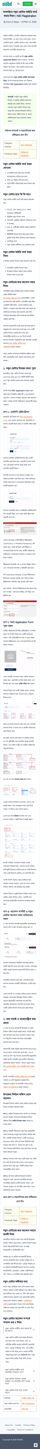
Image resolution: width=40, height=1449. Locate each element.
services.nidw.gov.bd (11, 298)
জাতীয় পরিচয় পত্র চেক (23, 1076)
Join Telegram (26, 145)
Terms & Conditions (25, 1430)
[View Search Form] (18, 4)
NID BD (25, 1409)
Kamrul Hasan (12, 22)
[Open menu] (36, 3)
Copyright (11, 1430)
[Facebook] (36, 1445)
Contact (28, 4)
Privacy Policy (29, 1425)
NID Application (28, 1403)
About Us (9, 1425)
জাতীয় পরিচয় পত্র (28, 1398)
